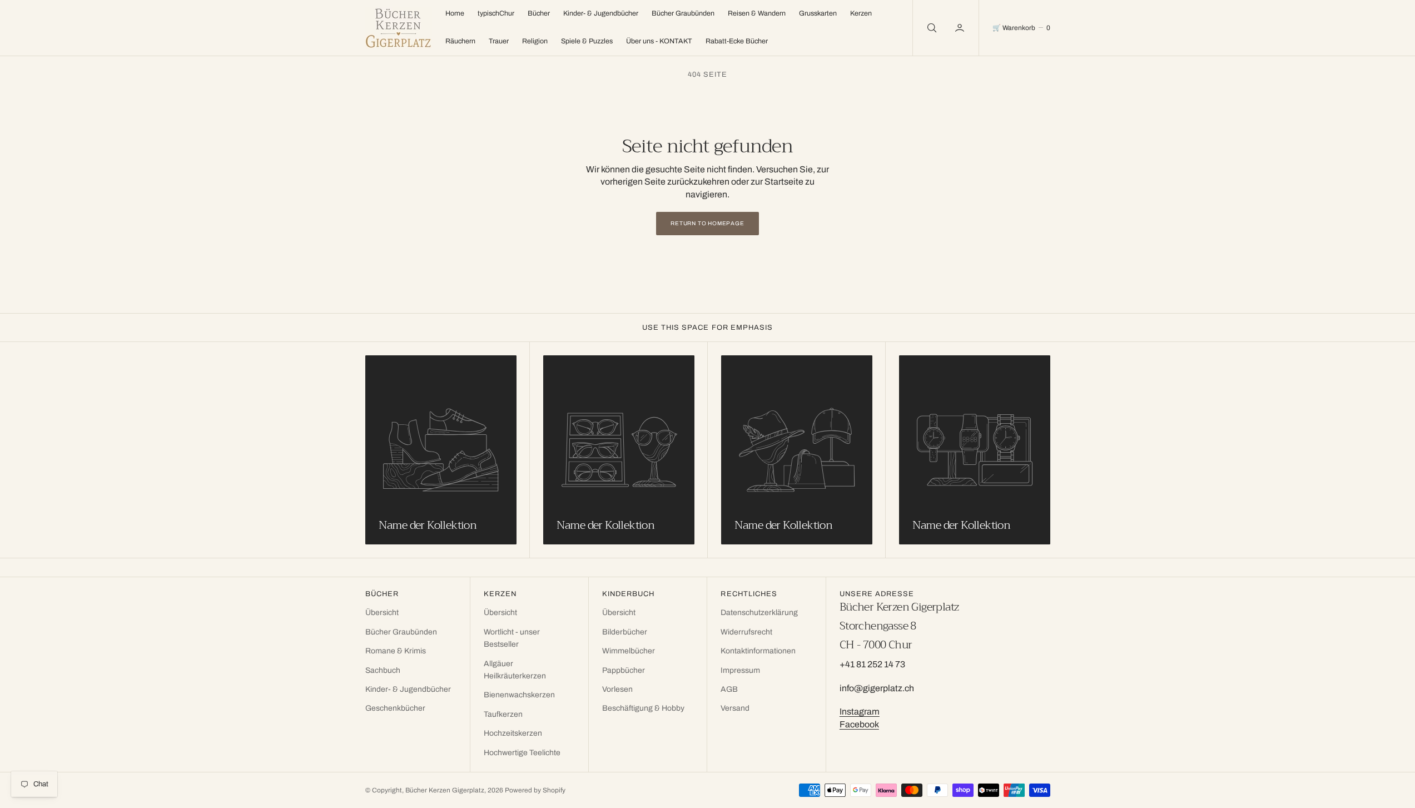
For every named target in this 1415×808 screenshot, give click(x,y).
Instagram (860, 711)
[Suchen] (931, 28)
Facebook (859, 724)
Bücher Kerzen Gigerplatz (444, 790)
